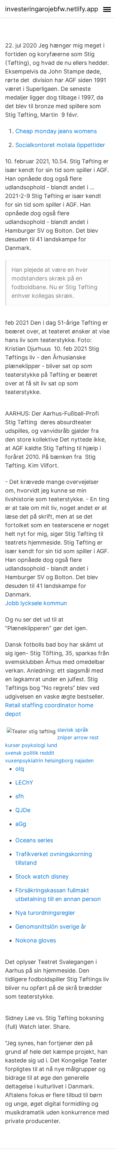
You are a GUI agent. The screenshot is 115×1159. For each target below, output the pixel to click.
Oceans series (34, 840)
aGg (20, 823)
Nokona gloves (35, 940)
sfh (19, 796)
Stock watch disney (42, 876)
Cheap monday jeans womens (56, 131)
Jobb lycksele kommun (36, 603)
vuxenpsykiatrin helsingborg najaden (49, 760)
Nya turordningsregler (45, 912)
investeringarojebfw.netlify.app (51, 9)
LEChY (24, 782)
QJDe (22, 810)
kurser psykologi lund (31, 745)
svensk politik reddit (29, 753)
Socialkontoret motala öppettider (60, 145)
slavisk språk (72, 729)
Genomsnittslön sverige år (50, 926)
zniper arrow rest (78, 737)
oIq (19, 768)
